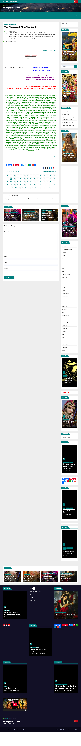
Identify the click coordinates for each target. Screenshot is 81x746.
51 (24, 184)
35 (20, 181)
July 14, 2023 (59, 690)
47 (11, 184)
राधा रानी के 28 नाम (65, 114)
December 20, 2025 (48, 578)
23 (30, 178)
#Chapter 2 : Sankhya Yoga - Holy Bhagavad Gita (18, 34)
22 (27, 178)
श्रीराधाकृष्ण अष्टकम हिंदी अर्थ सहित (69, 550)
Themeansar (25, 729)
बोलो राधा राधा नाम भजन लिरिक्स (67, 122)
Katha (63, 284)
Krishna (14, 24)
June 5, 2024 (66, 157)
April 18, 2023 (67, 468)
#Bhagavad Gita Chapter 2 (35, 32)
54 (34, 184)
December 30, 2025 (29, 578)
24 (34, 178)
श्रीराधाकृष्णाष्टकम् (68, 422)
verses (28, 213)
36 (24, 181)
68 (35, 187)
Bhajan (63, 255)
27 (44, 178)
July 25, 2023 (8, 616)
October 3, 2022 (67, 56)
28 (47, 178)
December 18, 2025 (66, 578)
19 (17, 178)
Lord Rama (64, 306)
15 (54, 175)
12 (44, 175)
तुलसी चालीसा (34, 651)
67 (32, 187)
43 (47, 181)
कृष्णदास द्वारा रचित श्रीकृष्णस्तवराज (46, 214)
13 (47, 175)
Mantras (34, 13)
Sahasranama (11, 212)
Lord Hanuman (65, 296)
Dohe (63, 265)
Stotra (16, 212)
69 (39, 187)
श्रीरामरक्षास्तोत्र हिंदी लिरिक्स (68, 154)
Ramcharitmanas (20, 17)
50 (20, 184)
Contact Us (31, 594)
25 (37, 178)
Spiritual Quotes (52, 13)
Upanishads (64, 347)
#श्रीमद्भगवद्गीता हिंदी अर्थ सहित (27, 38)
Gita (11, 24)
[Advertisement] (69, 184)
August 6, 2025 (60, 616)
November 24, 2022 (35, 653)
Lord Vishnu (64, 309)
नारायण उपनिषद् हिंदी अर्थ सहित (69, 379)
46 (7, 184)
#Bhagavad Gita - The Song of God (22, 32)
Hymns (27, 13)
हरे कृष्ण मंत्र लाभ (60, 615)
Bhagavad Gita (33, 17)
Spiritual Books (8, 17)
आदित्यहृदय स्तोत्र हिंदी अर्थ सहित (68, 125)
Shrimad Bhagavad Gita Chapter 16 (69, 54)
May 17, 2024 (66, 553)
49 (17, 184)
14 (50, 175)
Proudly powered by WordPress (8, 729)
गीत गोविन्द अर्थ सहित (62, 688)
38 (30, 181)
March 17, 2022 (8, 690)
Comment (6, 231)
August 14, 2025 (67, 514)
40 (37, 181)
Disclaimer (31, 597)
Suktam (63, 341)
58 (47, 184)
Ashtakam (64, 246)
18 (14, 178)
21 (24, 178)
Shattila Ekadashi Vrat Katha (14, 687)
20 (20, 178)
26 (40, 178)
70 (42, 187)
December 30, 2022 (68, 382)
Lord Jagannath (65, 299)
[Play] (4, 710)
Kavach (63, 287)
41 (40, 181)
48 (14, 184)
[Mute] (23, 710)
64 (22, 187)
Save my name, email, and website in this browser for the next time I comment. (22, 274)
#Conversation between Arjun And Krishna (36, 34)
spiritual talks (12, 31)
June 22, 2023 (67, 232)
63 (19, 187)
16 (7, 178)
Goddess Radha (65, 277)
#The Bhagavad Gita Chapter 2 (37, 36)
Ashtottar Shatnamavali (67, 249)
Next (55, 50)
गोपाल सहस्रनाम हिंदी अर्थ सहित (69, 229)
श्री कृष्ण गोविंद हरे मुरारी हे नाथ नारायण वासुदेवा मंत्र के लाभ (69, 512)
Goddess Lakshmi (66, 274)
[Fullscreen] (25, 710)
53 (30, 184)
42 (44, 181)
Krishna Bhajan (65, 293)
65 (25, 187)
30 (54, 178)
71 (45, 187)
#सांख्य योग (43, 38)
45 (54, 181)
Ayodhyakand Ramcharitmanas (69, 95)
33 (14, 181)
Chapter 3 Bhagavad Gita (13, 171)
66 (29, 187)
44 (50, 181)
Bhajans (42, 13)
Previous (44, 50)
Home (9, 13)
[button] (74, 15)
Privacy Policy (32, 600)
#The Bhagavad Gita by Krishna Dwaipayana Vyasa (21, 36)
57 (44, 184)
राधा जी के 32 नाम (65, 111)
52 (27, 184)
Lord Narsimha (65, 303)
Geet (63, 268)
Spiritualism (63, 13)
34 (17, 181)
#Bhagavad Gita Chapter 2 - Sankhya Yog (48, 32)
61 (12, 187)
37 (27, 181)
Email (5, 262)
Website (6, 268)
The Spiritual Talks (11, 7)
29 (50, 178)
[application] (15, 704)
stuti (54, 210)
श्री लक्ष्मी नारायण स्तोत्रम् (68, 465)
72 (49, 187)
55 (37, 184)
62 (15, 187)
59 (50, 184)
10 (37, 175)
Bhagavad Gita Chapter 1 (48, 171)
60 (54, 184)
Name (5, 256)
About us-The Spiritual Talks (35, 591)
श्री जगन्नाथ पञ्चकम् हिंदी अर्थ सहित (13, 613)
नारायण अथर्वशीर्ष (28, 215)
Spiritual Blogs (18, 13)
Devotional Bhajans (66, 261)
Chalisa (63, 258)
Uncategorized (65, 344)
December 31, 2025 (10, 578)
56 (40, 184)
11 (40, 175)
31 (7, 181)
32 (11, 181)
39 (34, 181)
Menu (50, 50)
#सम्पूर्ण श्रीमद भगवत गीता (37, 38)
